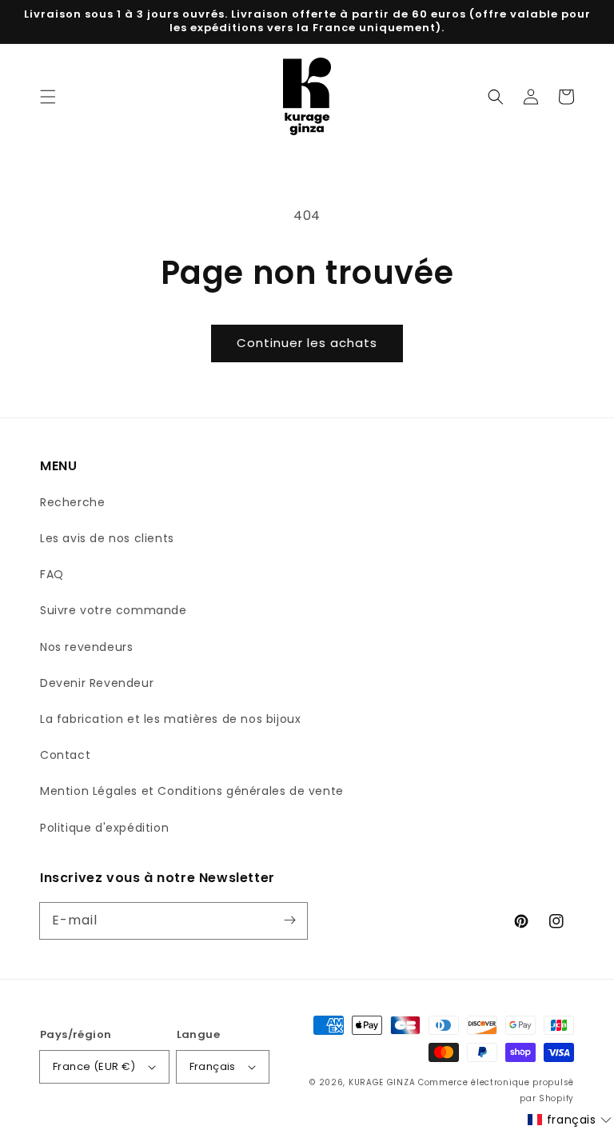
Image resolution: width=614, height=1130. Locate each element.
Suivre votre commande (113, 610)
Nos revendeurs (86, 647)
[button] (48, 96)
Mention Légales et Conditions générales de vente (192, 791)
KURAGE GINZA (382, 1082)
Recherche (72, 502)
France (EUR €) (94, 1066)
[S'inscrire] (289, 920)
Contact (65, 755)
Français (212, 1066)
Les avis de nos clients (107, 538)
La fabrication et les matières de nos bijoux (170, 719)
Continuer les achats (307, 342)
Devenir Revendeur (97, 683)
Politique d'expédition (104, 828)
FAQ (52, 574)
